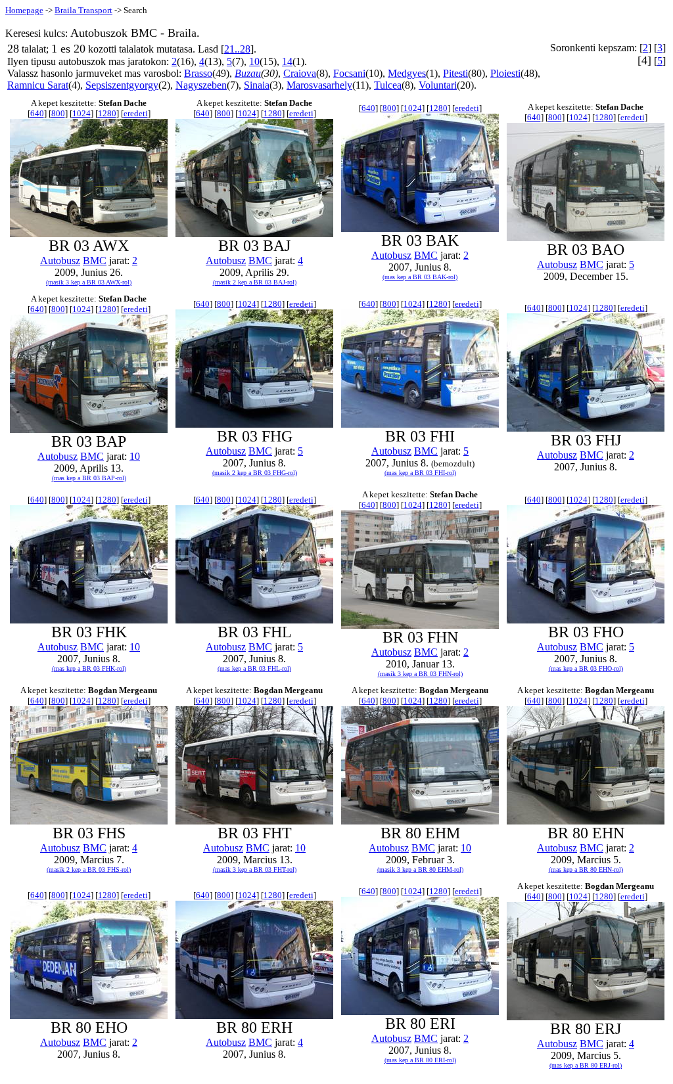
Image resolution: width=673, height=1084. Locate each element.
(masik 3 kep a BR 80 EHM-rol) (420, 869)
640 (37, 113)
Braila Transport (83, 10)
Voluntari (438, 85)
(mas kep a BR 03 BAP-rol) (89, 478)
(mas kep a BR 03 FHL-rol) (254, 668)
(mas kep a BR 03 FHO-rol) (586, 668)
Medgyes (407, 73)
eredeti (136, 113)
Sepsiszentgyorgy (121, 85)
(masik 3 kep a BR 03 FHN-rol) (420, 673)
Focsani (349, 73)
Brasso (198, 73)
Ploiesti (505, 73)
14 (287, 61)
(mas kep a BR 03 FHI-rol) (420, 472)
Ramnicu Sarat (37, 85)
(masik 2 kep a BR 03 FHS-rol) (89, 869)
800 (58, 113)
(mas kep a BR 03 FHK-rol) (89, 668)
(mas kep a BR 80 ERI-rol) (420, 1060)
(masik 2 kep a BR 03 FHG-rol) (254, 472)
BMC (94, 260)
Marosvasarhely (319, 85)
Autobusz (60, 260)
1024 (81, 113)
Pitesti (455, 73)
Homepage (24, 10)
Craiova (299, 73)
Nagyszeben (201, 85)
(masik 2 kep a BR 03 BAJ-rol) (254, 282)
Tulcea (388, 85)
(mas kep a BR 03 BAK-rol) (420, 277)
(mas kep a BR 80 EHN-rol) (586, 869)
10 (254, 61)
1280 (107, 113)
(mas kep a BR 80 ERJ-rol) (585, 1065)
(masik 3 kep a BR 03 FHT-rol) (254, 869)
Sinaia (256, 85)
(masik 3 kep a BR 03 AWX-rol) (88, 282)
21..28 (237, 49)
